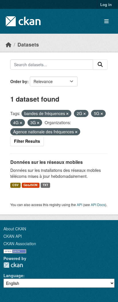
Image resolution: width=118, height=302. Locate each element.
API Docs (98, 204)
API (79, 204)
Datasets (28, 44)
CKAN (13, 265)
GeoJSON (30, 185)
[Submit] (100, 64)
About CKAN (14, 228)
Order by (18, 81)
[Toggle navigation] (106, 21)
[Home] (8, 44)
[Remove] (67, 113)
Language (13, 275)
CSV (15, 185)
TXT (45, 185)
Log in (106, 4)
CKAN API (12, 236)
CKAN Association (19, 243)
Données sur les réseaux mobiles (46, 162)
